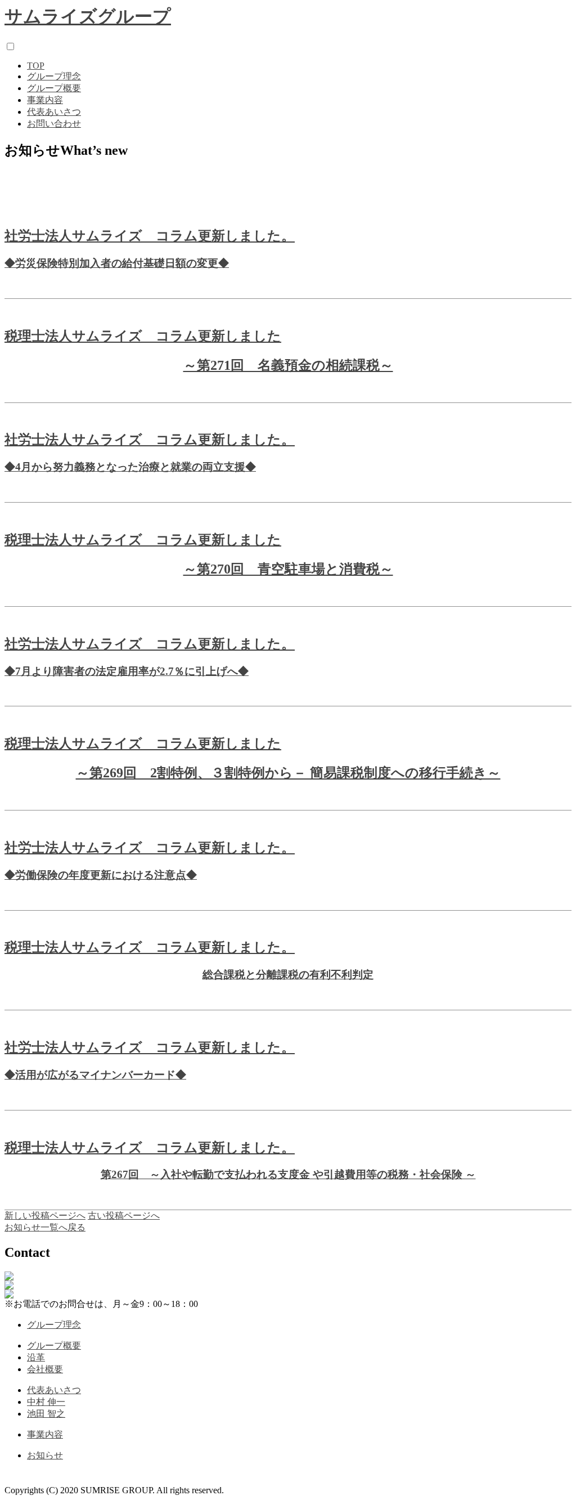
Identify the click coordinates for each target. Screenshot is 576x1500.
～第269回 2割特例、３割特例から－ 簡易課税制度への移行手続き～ (288, 772)
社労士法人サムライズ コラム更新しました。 (149, 236)
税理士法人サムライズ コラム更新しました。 (149, 947)
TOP (35, 65)
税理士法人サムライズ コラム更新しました (142, 336)
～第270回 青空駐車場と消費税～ (288, 569)
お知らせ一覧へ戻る (45, 1227)
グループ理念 (54, 76)
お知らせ (45, 1455)
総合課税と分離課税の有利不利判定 (288, 974)
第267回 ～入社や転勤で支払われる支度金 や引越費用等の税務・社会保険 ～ (288, 1174)
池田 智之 (46, 1413)
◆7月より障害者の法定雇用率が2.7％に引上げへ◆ (126, 671)
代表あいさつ (54, 112)
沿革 (36, 1357)
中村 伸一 (46, 1402)
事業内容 (45, 100)
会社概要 (45, 1369)
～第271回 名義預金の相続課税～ (288, 365)
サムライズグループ (87, 16)
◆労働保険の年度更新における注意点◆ (100, 875)
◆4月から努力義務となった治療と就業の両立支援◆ (130, 467)
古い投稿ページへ (124, 1215)
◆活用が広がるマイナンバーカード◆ (95, 1075)
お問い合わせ (54, 123)
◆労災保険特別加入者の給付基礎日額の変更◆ (116, 263)
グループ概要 (54, 88)
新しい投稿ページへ (45, 1215)
